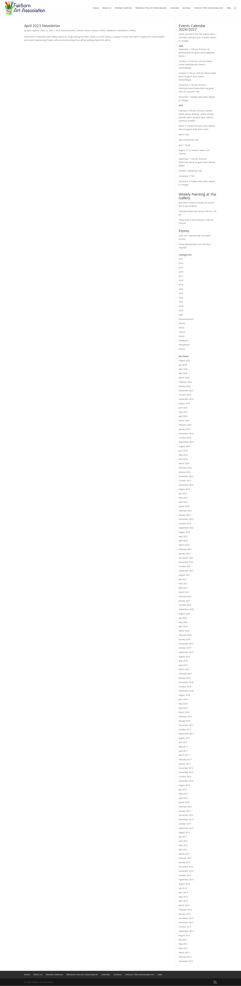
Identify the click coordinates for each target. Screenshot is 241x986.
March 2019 (184, 669)
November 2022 (186, 519)
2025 (181, 310)
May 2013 (183, 944)
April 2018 (183, 708)
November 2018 (186, 682)
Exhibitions (111, 30)
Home (96, 8)
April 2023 (183, 502)
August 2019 (184, 656)
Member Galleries (123, 8)
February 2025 (185, 424)
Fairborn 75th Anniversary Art (208, 8)
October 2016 (185, 776)
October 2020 (185, 605)
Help (229, 8)
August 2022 (184, 532)
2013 (181, 259)
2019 (181, 284)
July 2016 (183, 789)
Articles (80, 30)
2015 (181, 267)
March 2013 (184, 952)
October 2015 (185, 823)
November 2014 (186, 871)
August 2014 (184, 883)
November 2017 (186, 725)
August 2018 (184, 695)
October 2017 (185, 729)
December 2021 (186, 558)
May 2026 (183, 369)
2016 (181, 272)
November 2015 (186, 819)
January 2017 (184, 763)
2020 (181, 289)
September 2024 (186, 442)
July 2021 (183, 579)
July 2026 (183, 364)
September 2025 (186, 399)
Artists (87, 30)
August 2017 (184, 738)
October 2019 (185, 648)
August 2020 (184, 613)
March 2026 (184, 377)
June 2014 (183, 892)
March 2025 (184, 420)
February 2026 (185, 382)
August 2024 (184, 446)
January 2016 (184, 811)
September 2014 (186, 879)
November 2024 (186, 433)
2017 (181, 276)
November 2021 (186, 562)
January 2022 (184, 553)
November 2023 (186, 476)
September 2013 (186, 931)
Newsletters (122, 30)
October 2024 (185, 437)
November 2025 (186, 390)
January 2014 (184, 914)
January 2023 (184, 515)
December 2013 (186, 918)
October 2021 (185, 566)
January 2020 (184, 639)
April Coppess (33, 30)
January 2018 (184, 721)
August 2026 (184, 360)
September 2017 (186, 733)
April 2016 (183, 798)
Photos (132, 30)
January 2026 (184, 386)
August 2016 (184, 785)
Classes (94, 30)
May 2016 (183, 793)
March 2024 (184, 463)
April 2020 (183, 626)
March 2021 (184, 592)
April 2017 (183, 751)
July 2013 (183, 939)
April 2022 (183, 540)
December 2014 (186, 866)
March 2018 (184, 712)
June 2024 (183, 450)
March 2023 (184, 506)
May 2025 (183, 412)
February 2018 (185, 716)
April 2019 (183, 665)
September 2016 (186, 781)
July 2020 (183, 618)
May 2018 (183, 703)
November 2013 (186, 922)
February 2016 (185, 806)
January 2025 (184, 429)
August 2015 (184, 832)
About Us (106, 8)
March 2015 (184, 854)
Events (102, 30)
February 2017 (185, 759)
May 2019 (183, 660)
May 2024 (183, 455)
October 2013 (185, 926)
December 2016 (186, 768)
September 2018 (186, 690)
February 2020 (185, 635)
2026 (181, 314)
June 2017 (183, 742)
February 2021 (185, 596)
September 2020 (186, 609)
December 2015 (186, 815)
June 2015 (183, 841)
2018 (181, 280)
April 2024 (183, 459)
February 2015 (185, 858)
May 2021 (183, 583)
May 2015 (183, 845)
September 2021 (186, 570)
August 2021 (184, 575)
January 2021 (184, 600)
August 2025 (184, 403)
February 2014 (185, 909)
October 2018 (185, 686)
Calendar (174, 8)
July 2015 (183, 836)
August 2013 (184, 935)
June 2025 (183, 407)
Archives (187, 8)
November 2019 (186, 643)
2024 (181, 306)
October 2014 (185, 875)
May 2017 (183, 746)
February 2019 (185, 673)
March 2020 (184, 630)
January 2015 (184, 862)
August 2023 (184, 489)
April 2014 (183, 901)
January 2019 (184, 678)
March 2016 (184, 802)
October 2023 (185, 480)
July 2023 (183, 493)
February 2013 (185, 956)
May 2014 (183, 896)
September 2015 (186, 828)
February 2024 (185, 467)
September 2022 (186, 527)
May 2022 (183, 536)
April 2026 (183, 373)
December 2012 (186, 961)
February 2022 (185, 549)
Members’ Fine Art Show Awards (151, 8)
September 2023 (186, 485)
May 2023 (183, 497)
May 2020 (183, 622)
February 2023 (185, 510)
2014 (181, 263)
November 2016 (186, 772)
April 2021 (183, 587)
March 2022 (184, 545)
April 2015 (183, 849)
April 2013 (183, 948)
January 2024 (184, 472)
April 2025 (183, 416)
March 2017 (184, 755)
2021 (181, 293)
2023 (58, 30)
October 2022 (185, 523)
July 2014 (183, 888)
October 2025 (185, 394)
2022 (181, 297)
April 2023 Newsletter (42, 25)
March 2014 (184, 905)
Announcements (68, 30)
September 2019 (186, 652)
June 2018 (183, 699)
